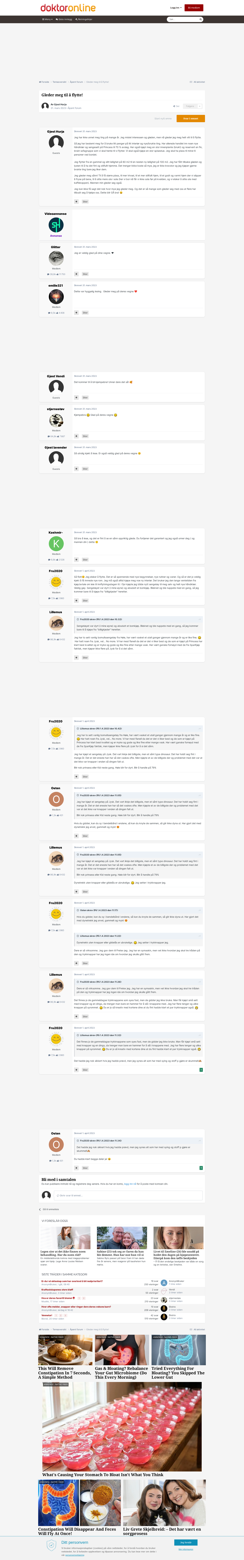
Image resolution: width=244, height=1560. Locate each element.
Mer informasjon (186, 1549)
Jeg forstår (186, 1542)
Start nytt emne (163, 118)
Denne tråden (188, 19)
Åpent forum (74, 108)
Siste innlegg (65, 19)
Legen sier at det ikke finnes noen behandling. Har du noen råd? (63, 1253)
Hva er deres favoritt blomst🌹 (58, 1298)
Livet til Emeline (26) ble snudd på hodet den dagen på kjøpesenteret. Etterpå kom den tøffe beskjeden (177, 1255)
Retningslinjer (85, 19)
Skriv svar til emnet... (71, 1195)
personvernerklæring (74, 1555)
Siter (85, 201)
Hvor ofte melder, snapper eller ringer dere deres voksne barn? (76, 1306)
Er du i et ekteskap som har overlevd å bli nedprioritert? (72, 1281)
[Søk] (200, 19)
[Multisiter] (76, 201)
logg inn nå (130, 1183)
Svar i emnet (190, 118)
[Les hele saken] (65, 1238)
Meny (47, 19)
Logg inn (175, 7)
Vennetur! (47, 1315)
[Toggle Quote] (78, 619)
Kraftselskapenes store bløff (57, 1289)
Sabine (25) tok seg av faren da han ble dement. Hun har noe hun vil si (120, 1253)
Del (177, 106)
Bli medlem (194, 7)
